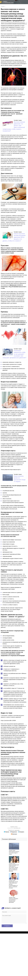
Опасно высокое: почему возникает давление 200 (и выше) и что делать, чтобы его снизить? (14, 237)
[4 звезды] (11, 828)
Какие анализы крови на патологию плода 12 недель (14, 853)
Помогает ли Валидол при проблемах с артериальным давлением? (13, 900)
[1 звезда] (8, 828)
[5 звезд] (12, 828)
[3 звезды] (10, 828)
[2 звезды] (9, 828)
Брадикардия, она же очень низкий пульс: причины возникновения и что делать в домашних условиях (13, 884)
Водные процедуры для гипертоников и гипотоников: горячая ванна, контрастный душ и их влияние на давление (14, 868)
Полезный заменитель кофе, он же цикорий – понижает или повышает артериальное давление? (14, 354)
